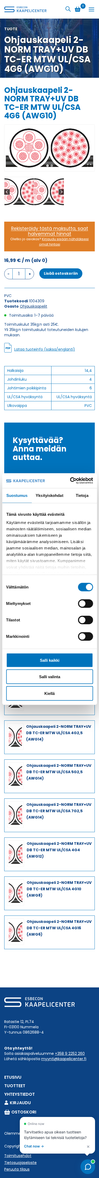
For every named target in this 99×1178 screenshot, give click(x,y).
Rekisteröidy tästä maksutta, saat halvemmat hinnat (49, 231)
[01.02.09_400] (49, 148)
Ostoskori (23, 1112)
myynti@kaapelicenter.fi (63, 1058)
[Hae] (68, 9)
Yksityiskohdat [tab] (49, 495)
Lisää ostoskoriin (61, 273)
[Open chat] (88, 1166)
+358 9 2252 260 (70, 1053)
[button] (19, 192)
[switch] (85, 603)
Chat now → (34, 1146)
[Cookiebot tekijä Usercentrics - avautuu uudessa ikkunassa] (70, 480)
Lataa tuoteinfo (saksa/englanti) (44, 349)
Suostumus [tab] (17, 495)
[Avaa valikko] (91, 9)
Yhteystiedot (19, 1094)
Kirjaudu (20, 1103)
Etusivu (12, 1077)
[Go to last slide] (7, 192)
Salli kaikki (49, 660)
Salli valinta (49, 676)
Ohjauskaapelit (33, 306)
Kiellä (49, 693)
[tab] (47, 165)
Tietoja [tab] (82, 495)
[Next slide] (61, 192)
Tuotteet (14, 1086)
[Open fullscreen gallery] (89, 166)
